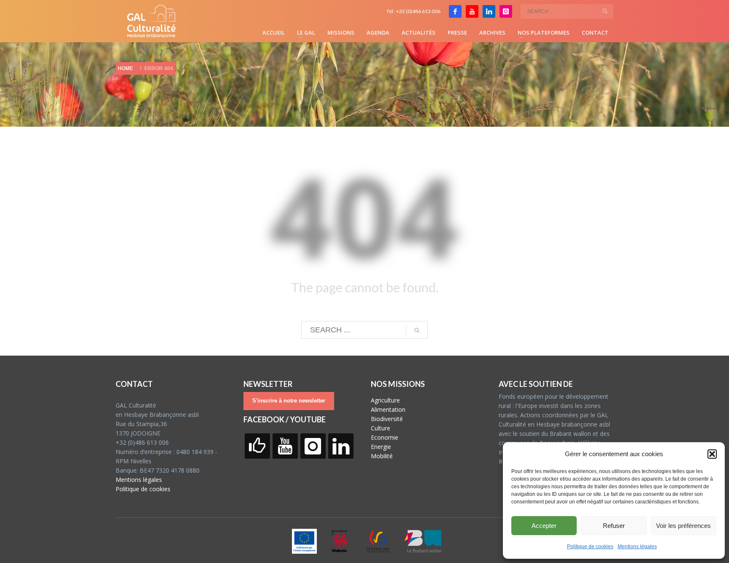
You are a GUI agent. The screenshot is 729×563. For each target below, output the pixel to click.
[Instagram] (506, 11)
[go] (605, 11)
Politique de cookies (590, 546)
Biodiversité (387, 419)
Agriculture (385, 400)
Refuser (614, 525)
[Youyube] (472, 11)
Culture (380, 428)
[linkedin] (489, 11)
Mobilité (382, 456)
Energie (381, 447)
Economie (384, 437)
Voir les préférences (683, 525)
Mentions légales (637, 546)
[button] (712, 454)
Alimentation (388, 409)
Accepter (544, 525)
